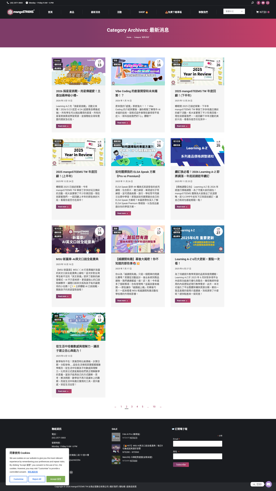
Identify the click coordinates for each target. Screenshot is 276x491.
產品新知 (57, 68)
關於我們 (114, 486)
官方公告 (176, 61)
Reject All (36, 479)
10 (154, 406)
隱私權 (122, 486)
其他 (115, 61)
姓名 (176, 451)
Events (57, 61)
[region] (37, 466)
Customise (18, 479)
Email (176, 439)
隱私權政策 (33, 472)
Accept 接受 (55, 479)
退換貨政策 (131, 486)
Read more (62, 126)
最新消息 (57, 65)
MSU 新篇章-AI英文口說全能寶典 (77, 259)
